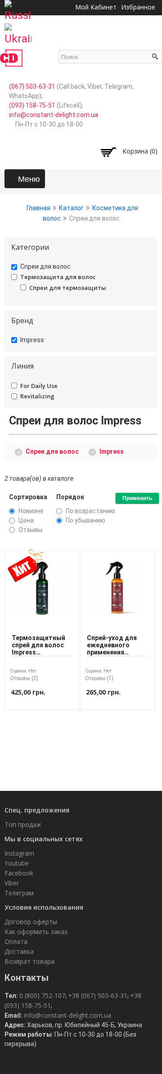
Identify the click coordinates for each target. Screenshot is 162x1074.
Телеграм (19, 893)
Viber (11, 883)
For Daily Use (39, 386)
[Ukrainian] (18, 31)
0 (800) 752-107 (42, 995)
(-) (20, 451)
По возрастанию (90, 510)
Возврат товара (29, 961)
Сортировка (28, 497)
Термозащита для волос (58, 277)
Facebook (18, 873)
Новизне (31, 510)
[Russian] (18, 8)
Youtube (16, 863)
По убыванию (85, 520)
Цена (26, 520)
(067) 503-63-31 (32, 86)
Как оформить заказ (36, 931)
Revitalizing (37, 396)
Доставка (19, 951)
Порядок (70, 497)
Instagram (19, 853)
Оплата (15, 941)
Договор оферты (30, 921)
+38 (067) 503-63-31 (97, 995)
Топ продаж (22, 824)
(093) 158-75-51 (32, 105)
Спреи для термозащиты (67, 288)
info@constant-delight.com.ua (53, 114)
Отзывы (30, 529)
